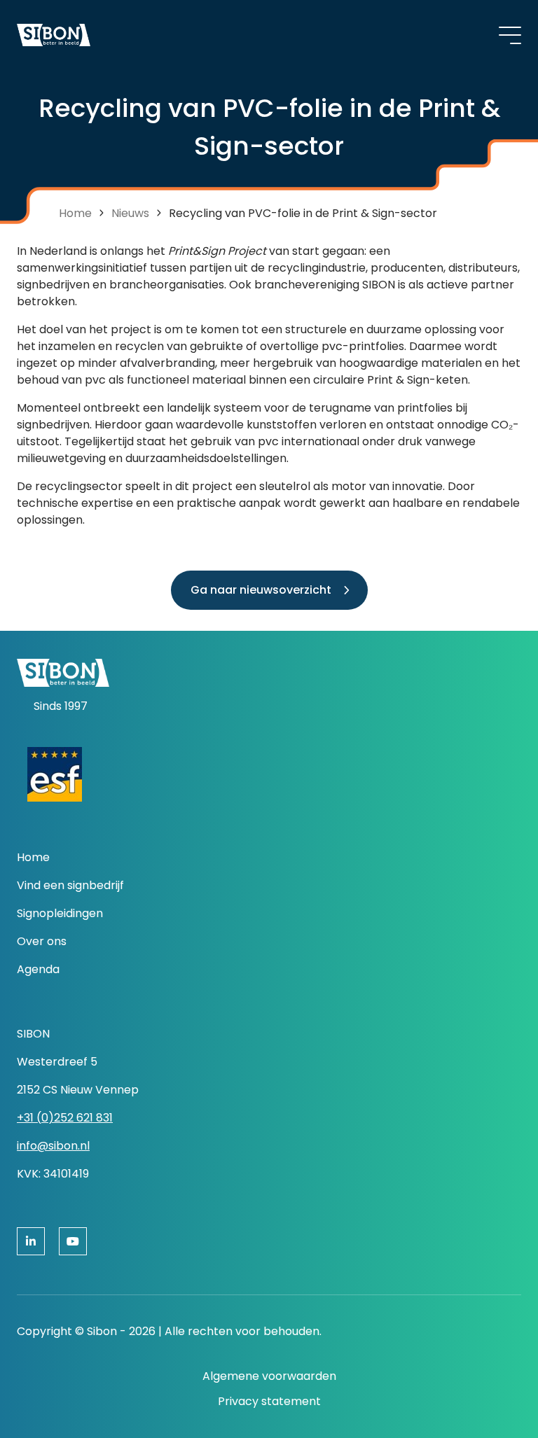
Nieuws (130, 213)
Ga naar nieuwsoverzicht (261, 590)
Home (75, 213)
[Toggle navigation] (510, 35)
